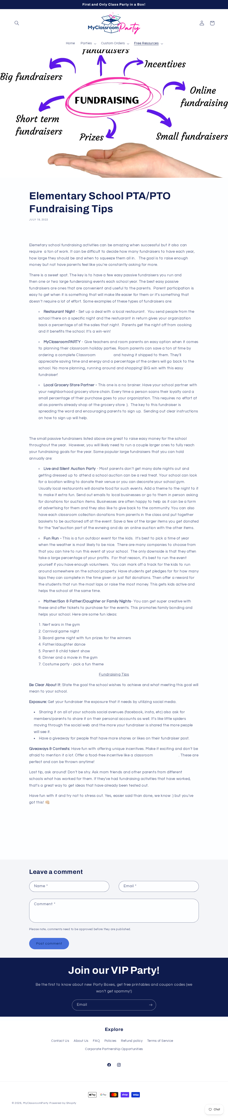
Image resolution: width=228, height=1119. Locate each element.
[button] (17, 23)
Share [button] (38, 233)
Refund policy (131, 1040)
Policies (110, 1040)
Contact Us (60, 1040)
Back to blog (117, 842)
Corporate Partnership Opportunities (114, 1049)
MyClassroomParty (36, 1103)
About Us (81, 1040)
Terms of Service (160, 1040)
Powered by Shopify (62, 1103)
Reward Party (166, 755)
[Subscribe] (151, 1005)
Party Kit (105, 355)
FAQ (96, 1040)
